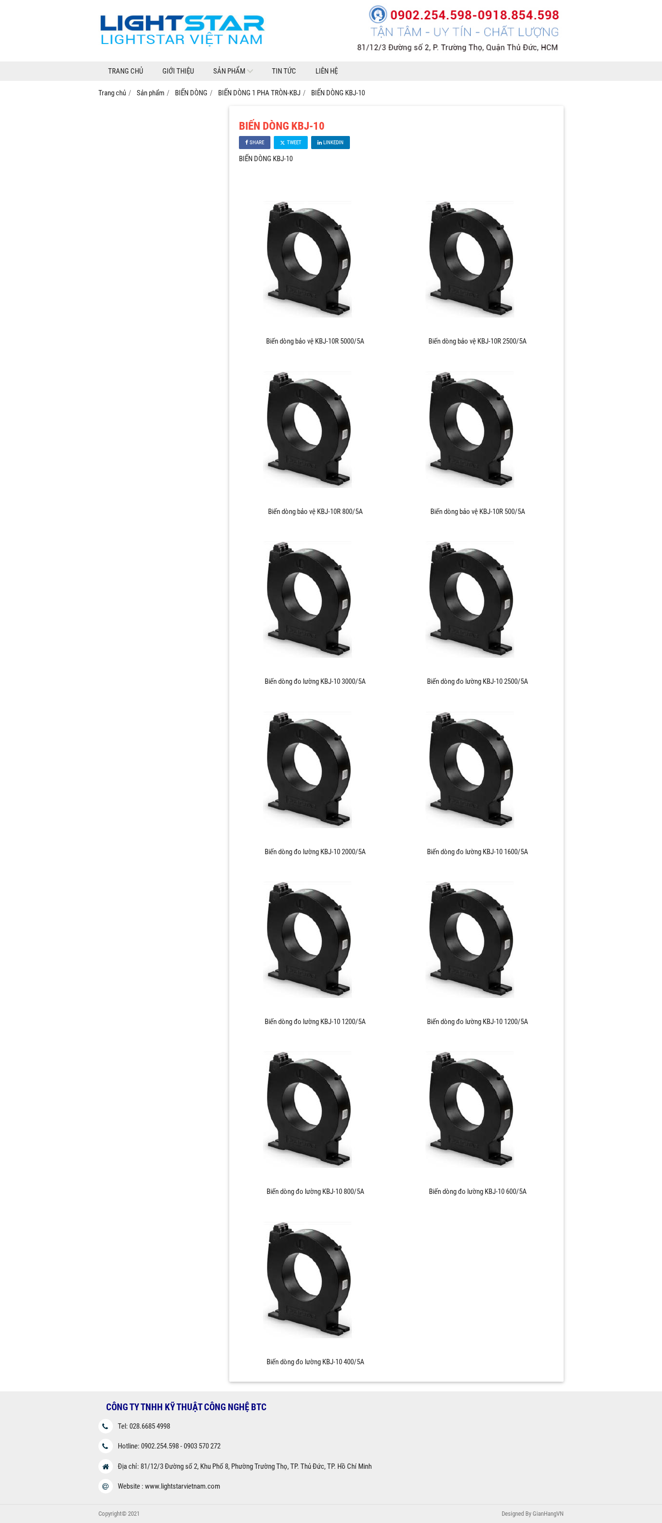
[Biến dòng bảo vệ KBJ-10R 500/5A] (478, 499)
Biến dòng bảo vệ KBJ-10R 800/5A (315, 511)
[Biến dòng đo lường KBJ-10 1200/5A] (315, 1009)
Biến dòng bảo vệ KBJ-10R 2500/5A (477, 341)
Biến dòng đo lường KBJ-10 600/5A (478, 1191)
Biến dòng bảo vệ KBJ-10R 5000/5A (315, 341)
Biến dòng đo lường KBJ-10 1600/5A (477, 851)
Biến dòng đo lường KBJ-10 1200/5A (315, 1021)
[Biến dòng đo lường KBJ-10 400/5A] (315, 1349)
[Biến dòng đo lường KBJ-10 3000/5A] (315, 669)
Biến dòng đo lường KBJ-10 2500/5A (477, 681)
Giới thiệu (178, 71)
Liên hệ (326, 71)
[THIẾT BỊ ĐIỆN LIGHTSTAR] (331, 59)
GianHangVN (548, 1513)
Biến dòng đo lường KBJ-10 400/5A (315, 1361)
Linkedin (333, 142)
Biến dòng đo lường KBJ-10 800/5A (315, 1191)
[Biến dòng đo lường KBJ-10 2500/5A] (478, 669)
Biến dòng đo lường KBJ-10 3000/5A (315, 681)
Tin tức (284, 71)
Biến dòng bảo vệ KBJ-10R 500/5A (477, 511)
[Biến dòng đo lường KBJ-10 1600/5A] (478, 839)
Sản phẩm (229, 71)
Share (256, 142)
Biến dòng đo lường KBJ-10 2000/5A (315, 851)
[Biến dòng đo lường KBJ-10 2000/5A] (315, 839)
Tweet (293, 142)
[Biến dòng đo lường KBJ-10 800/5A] (315, 1179)
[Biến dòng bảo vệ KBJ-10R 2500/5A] (478, 329)
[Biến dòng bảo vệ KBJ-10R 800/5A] (315, 499)
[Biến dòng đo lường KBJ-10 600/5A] (478, 1179)
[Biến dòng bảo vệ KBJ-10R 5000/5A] (315, 329)
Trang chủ (125, 71)
